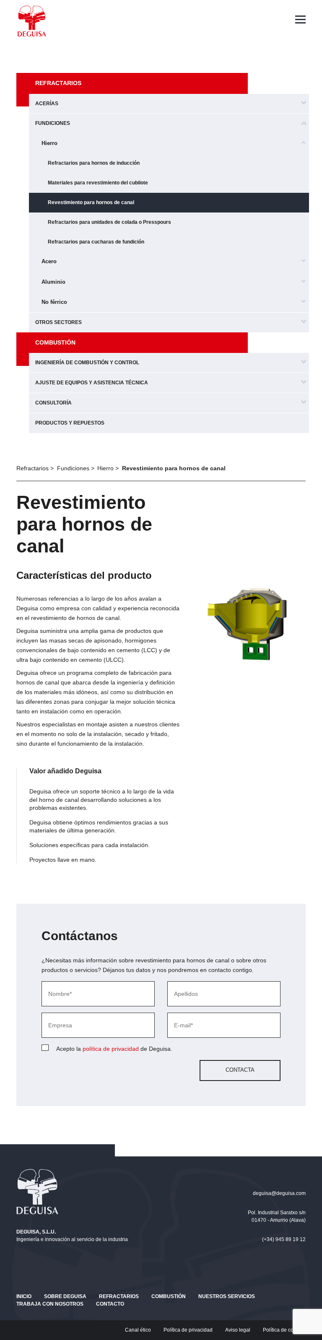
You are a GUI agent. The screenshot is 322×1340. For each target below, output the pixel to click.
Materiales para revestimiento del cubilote (98, 183)
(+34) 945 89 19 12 (284, 1239)
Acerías (46, 103)
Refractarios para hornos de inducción (94, 163)
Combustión (55, 342)
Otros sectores (58, 322)
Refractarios (58, 83)
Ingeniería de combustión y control (87, 362)
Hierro (49, 143)
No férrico (54, 302)
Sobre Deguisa (65, 1296)
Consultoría (53, 403)
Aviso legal (237, 1330)
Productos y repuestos (69, 423)
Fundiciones (52, 123)
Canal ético (138, 1330)
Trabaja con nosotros (49, 1304)
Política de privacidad (188, 1330)
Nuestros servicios (226, 1296)
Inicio (23, 1296)
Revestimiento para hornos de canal (91, 202)
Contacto (110, 1304)
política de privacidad (111, 1048)
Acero (49, 261)
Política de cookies (284, 1330)
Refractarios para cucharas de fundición (96, 242)
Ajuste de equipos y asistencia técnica (91, 383)
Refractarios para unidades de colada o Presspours (109, 222)
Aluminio (53, 282)
